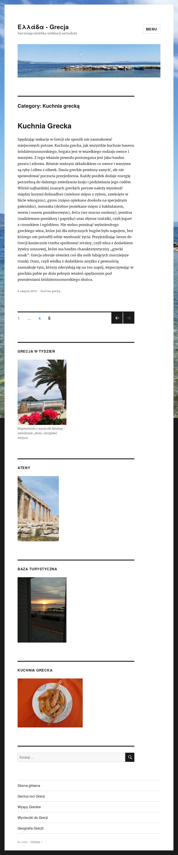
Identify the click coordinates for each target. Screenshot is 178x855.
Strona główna (29, 785)
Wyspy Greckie (29, 806)
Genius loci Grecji (31, 796)
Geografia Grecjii (31, 828)
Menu (151, 29)
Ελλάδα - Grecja (43, 26)
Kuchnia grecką (50, 291)
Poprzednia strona (116, 323)
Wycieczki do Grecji (33, 817)
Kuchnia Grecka (44, 125)
